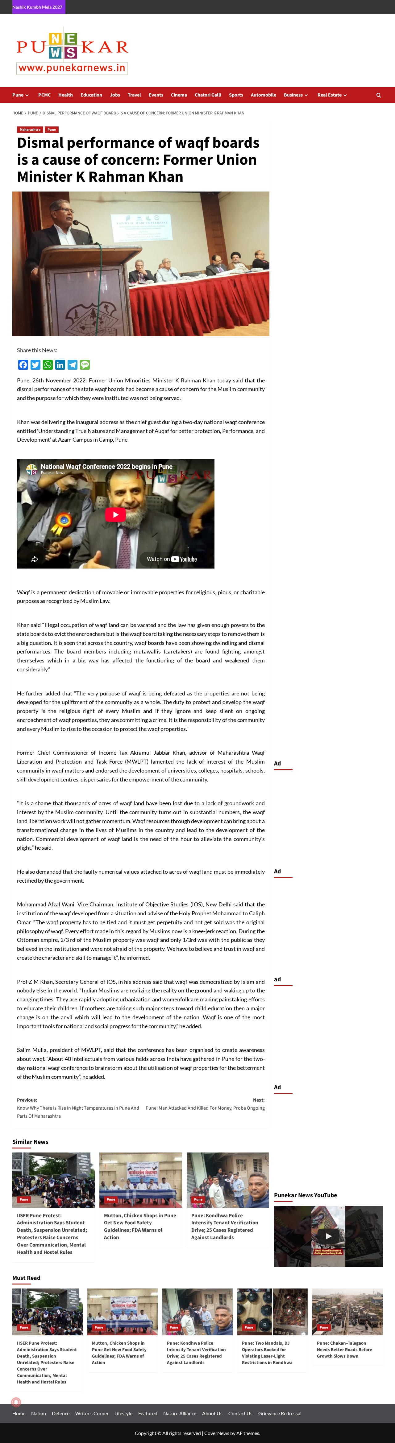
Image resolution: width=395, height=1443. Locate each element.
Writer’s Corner (92, 1413)
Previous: (78, 1108)
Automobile (263, 95)
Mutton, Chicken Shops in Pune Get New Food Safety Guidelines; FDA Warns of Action (140, 1226)
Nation (38, 1413)
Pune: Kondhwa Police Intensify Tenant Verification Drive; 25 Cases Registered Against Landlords (224, 1226)
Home (18, 1413)
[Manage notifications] (16, 1402)
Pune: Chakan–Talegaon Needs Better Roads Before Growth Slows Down (344, 1349)
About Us (212, 1413)
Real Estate (330, 95)
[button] (379, 95)
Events (156, 95)
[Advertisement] (328, 817)
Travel (134, 95)
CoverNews (216, 1433)
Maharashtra (30, 129)
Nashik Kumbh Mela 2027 (37, 7)
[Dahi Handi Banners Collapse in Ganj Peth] (328, 1236)
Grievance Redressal (279, 1413)
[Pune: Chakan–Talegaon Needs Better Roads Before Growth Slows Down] (347, 1311)
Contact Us (240, 1413)
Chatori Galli (208, 95)
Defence (60, 1413)
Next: (205, 1104)
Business (293, 95)
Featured (147, 1413)
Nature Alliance (179, 1413)
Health (65, 95)
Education (91, 95)
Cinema (179, 95)
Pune (17, 95)
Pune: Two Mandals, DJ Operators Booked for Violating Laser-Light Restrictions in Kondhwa (267, 1353)
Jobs (115, 95)
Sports (236, 95)
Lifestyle (123, 1413)
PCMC (44, 95)
